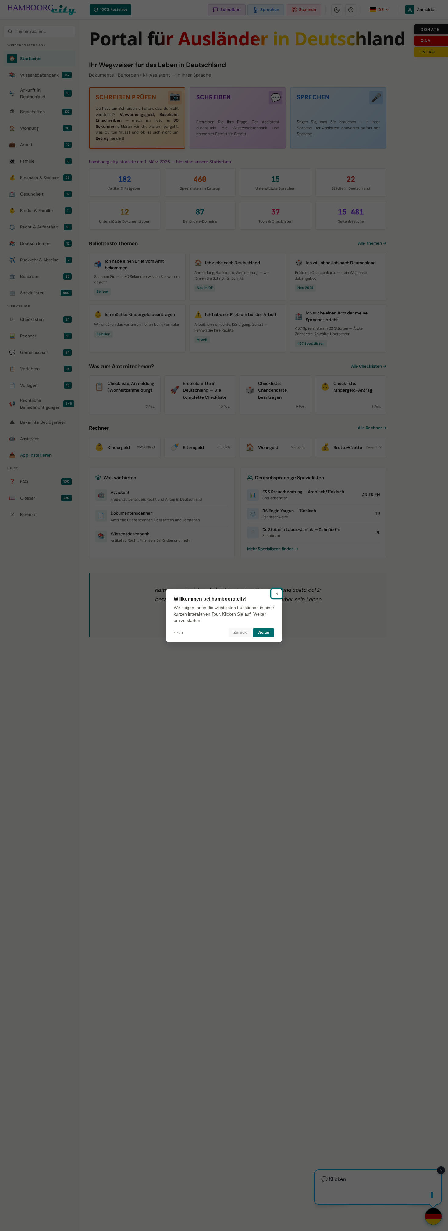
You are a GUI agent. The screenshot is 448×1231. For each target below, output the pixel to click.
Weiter (263, 632)
